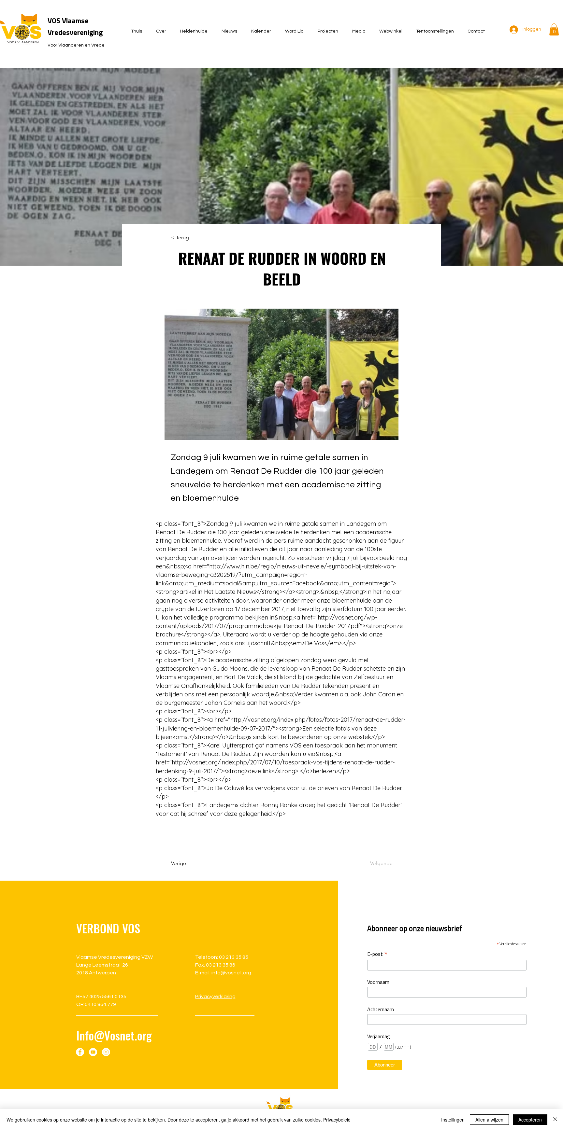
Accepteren (530, 1119)
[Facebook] (80, 1052)
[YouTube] (93, 1052)
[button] (554, 29)
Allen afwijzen (489, 1119)
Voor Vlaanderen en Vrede (76, 45)
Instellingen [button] (453, 1119)
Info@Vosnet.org (114, 1035)
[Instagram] (106, 1052)
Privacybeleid (337, 1119)
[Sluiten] (555, 1119)
